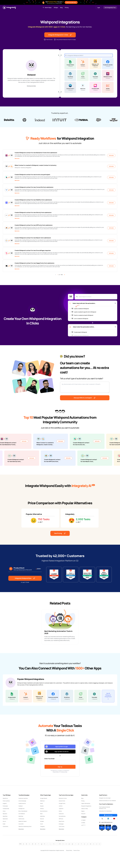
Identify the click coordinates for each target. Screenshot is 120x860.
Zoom (41, 824)
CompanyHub (6, 808)
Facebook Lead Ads (23, 798)
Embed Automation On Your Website (107, 800)
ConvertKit (21, 824)
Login (98, 7)
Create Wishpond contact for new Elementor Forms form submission (36, 152)
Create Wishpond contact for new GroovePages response (33, 250)
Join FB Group (109, 815)
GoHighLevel (21, 808)
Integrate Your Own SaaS (104, 798)
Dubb (4, 824)
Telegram (42, 826)
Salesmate (5, 818)
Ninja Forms (61, 821)
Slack (41, 813)
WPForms (61, 818)
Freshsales (5, 806)
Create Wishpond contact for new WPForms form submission (33, 225)
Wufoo (60, 811)
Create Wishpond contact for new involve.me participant (32, 174)
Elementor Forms (63, 798)
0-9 (20, 844)
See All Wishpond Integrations (108, 695)
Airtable (42, 821)
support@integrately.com (106, 822)
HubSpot (21, 806)
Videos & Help (84, 808)
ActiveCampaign (22, 801)
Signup (82, 811)
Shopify (42, 806)
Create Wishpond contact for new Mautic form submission (33, 238)
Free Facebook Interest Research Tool (104, 807)
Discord (42, 818)
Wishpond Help (31, 86)
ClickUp (42, 808)
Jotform (60, 806)
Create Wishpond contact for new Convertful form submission (34, 187)
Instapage (61, 824)
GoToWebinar (22, 813)
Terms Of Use (76, 850)
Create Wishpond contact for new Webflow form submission (33, 200)
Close (4, 811)
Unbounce (61, 813)
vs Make (83, 822)
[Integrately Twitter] (102, 818)
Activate (111, 155)
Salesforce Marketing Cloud (25, 826)
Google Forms (62, 803)
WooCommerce (43, 811)
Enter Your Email (49, 758)
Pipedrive (5, 813)
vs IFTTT (83, 825)
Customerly (5, 826)
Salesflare (5, 816)
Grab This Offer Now (71, 2)
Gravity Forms (62, 801)
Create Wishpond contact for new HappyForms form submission (34, 263)
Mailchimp (21, 816)
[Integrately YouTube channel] (114, 818)
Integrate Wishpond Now (23, 578)
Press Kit (83, 813)
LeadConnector (22, 803)
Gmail (41, 803)
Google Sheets (43, 798)
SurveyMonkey (62, 816)
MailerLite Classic (23, 821)
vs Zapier (83, 820)
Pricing (66, 7)
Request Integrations (86, 806)
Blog (61, 7)
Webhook (42, 801)
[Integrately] (9, 7)
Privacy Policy (56, 771)
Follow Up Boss (6, 801)
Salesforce (5, 798)
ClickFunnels (21, 818)
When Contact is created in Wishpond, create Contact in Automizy (35, 165)
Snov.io (4, 821)
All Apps (56, 7)
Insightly (5, 803)
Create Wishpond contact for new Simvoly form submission (33, 212)
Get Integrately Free (110, 7)
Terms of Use (64, 771)
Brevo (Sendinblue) (23, 811)
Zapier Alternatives (85, 803)
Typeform (61, 808)
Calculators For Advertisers (105, 811)
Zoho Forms (61, 826)
